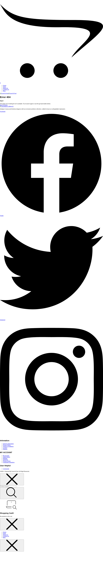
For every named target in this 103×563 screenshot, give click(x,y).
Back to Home (4, 105)
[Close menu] (12, 479)
